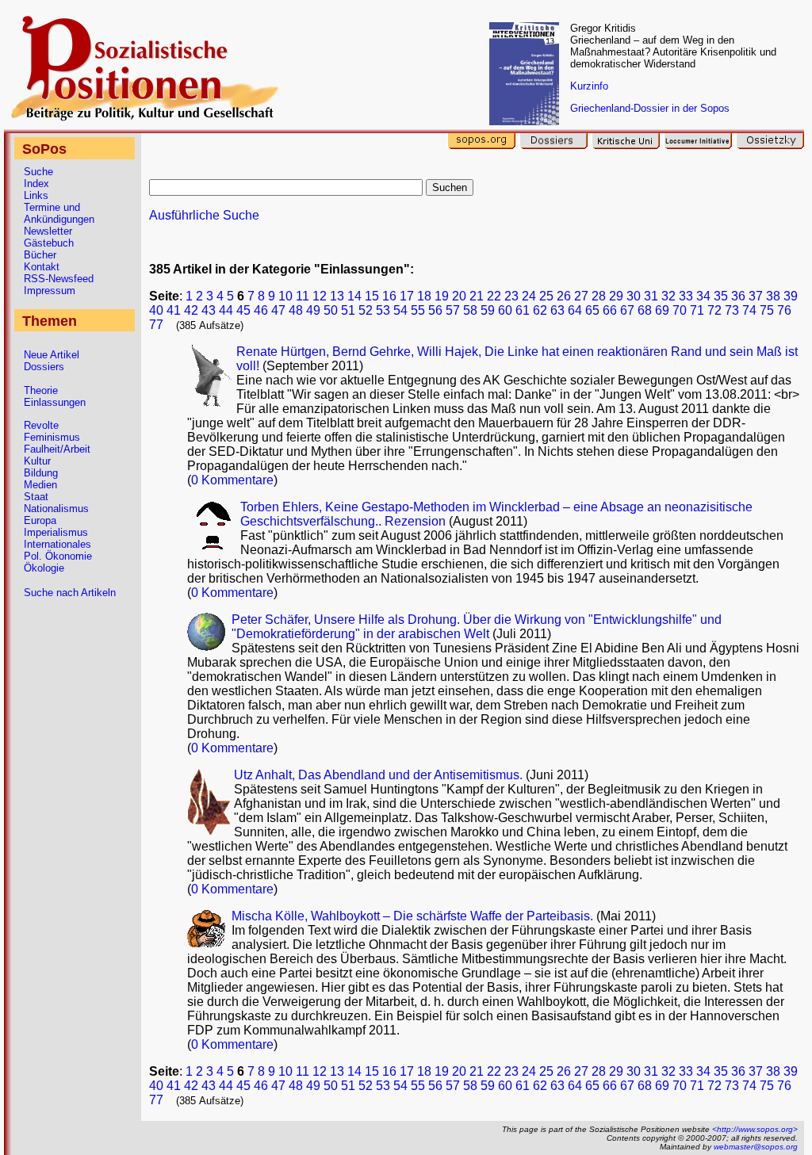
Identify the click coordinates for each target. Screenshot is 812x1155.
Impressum (49, 290)
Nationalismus (56, 508)
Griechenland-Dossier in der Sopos (650, 108)
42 (191, 310)
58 (470, 310)
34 (703, 296)
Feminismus (52, 437)
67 (627, 310)
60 (505, 310)
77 (156, 324)
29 (616, 296)
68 (645, 310)
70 (679, 310)
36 (738, 296)
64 (575, 310)
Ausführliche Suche (204, 215)
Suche (38, 172)
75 (767, 310)
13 (337, 296)
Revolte (41, 425)
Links (36, 195)
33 (686, 296)
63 (557, 310)
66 (610, 310)
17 (407, 296)
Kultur (37, 461)
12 (319, 296)
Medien (40, 485)
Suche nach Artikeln (70, 593)
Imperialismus (56, 532)
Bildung (41, 473)
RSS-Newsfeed (59, 279)
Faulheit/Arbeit (57, 449)
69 (662, 310)
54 (400, 310)
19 (442, 296)
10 (285, 296)
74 (749, 310)
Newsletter (48, 231)
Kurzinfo (589, 86)
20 (459, 296)
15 (372, 296)
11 (302, 296)
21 (476, 296)
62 (540, 310)
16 (389, 296)
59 (488, 310)
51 (348, 310)
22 (494, 296)
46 (261, 310)
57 (453, 310)
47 (278, 310)
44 (226, 310)
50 (331, 310)
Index (36, 183)
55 (418, 310)
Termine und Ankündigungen (59, 213)
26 (564, 296)
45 (243, 310)
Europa (40, 520)
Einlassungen (55, 402)
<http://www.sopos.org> (755, 1129)
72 (714, 310)
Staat (36, 497)
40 (156, 310)
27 (581, 296)
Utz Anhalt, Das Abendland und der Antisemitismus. (380, 775)
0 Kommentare (232, 480)
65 (592, 310)
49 (313, 310)
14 (354, 296)
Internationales (57, 544)
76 (784, 310)
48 (296, 310)
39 (790, 296)
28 (599, 296)
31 (651, 296)
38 (773, 296)
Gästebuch (49, 243)
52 (365, 310)
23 (511, 296)
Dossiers (44, 367)
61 (522, 310)
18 (424, 296)
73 (732, 310)
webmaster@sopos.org (756, 1146)
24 (529, 296)
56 (435, 310)
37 (756, 296)
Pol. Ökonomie (58, 556)
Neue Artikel (51, 355)
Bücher (40, 255)
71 (697, 310)
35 (721, 296)
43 (208, 310)
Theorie (41, 390)
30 (633, 296)
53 (383, 310)
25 (546, 296)
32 (668, 296)
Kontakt (41, 267)
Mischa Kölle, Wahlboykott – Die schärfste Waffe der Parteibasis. (414, 916)
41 (174, 310)
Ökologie (44, 568)
